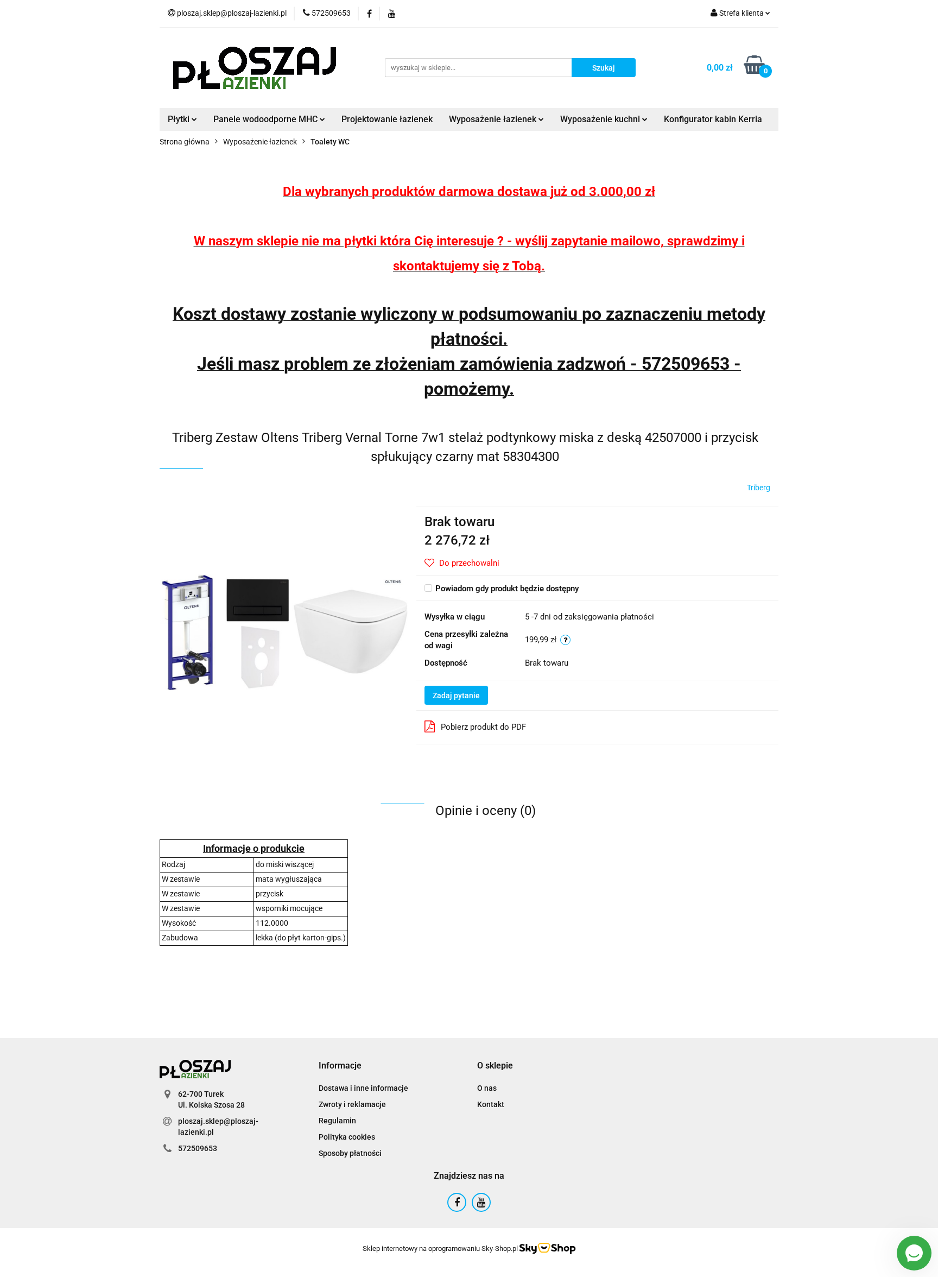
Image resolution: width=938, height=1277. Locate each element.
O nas (487, 1088)
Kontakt (490, 1104)
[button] (340, 1066)
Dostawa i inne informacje (363, 1088)
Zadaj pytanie (456, 695)
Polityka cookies (347, 1137)
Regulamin (337, 1120)
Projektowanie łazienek (387, 119)
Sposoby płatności (350, 1153)
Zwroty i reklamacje (352, 1104)
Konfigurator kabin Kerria (713, 119)
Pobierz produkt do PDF (483, 727)
